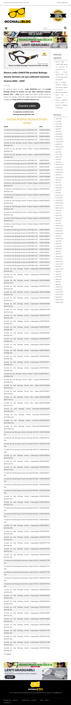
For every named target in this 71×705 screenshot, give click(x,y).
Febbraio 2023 (59, 225)
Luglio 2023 (58, 213)
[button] (65, 28)
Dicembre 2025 (59, 139)
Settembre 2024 (59, 177)
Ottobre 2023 (59, 205)
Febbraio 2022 (59, 256)
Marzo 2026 (58, 131)
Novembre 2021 (59, 264)
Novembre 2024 (59, 172)
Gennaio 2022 (59, 259)
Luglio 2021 (58, 274)
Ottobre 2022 (59, 236)
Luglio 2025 (58, 152)
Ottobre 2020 (59, 297)
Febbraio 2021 (59, 287)
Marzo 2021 (58, 284)
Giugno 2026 (59, 123)
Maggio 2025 (59, 157)
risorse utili (8, 654)
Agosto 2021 (58, 271)
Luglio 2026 (58, 121)
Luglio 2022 (58, 243)
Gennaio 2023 (59, 228)
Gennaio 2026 (59, 136)
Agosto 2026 (58, 118)
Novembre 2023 (59, 203)
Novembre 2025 (59, 141)
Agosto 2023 (58, 210)
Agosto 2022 (58, 241)
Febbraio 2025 (59, 164)
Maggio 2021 (58, 279)
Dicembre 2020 (59, 292)
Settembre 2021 (59, 269)
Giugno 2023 (59, 215)
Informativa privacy (11, 700)
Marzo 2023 (58, 223)
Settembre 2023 (59, 208)
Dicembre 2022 (59, 230)
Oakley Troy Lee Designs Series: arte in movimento (61, 95)
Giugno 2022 (59, 246)
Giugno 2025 (59, 154)
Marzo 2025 (58, 162)
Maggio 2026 (59, 126)
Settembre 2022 (59, 238)
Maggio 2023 (59, 218)
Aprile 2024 (58, 190)
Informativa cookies (29, 700)
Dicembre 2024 (59, 169)
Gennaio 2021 (59, 289)
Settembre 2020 (59, 299)
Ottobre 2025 (59, 144)
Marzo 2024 (58, 192)
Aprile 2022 (58, 251)
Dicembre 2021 (59, 261)
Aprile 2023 (58, 220)
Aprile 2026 (58, 129)
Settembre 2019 (59, 302)
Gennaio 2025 (59, 167)
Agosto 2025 (58, 149)
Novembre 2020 (59, 294)
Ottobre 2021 (58, 266)
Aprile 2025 (58, 159)
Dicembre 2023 (59, 200)
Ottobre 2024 (59, 174)
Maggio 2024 (59, 187)
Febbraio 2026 (59, 134)
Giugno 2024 (59, 185)
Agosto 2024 (59, 180)
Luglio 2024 (58, 182)
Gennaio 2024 (59, 197)
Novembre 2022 (59, 233)
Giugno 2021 (58, 276)
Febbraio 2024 (59, 195)
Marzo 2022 (58, 253)
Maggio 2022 (59, 248)
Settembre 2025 (59, 146)
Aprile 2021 (58, 281)
